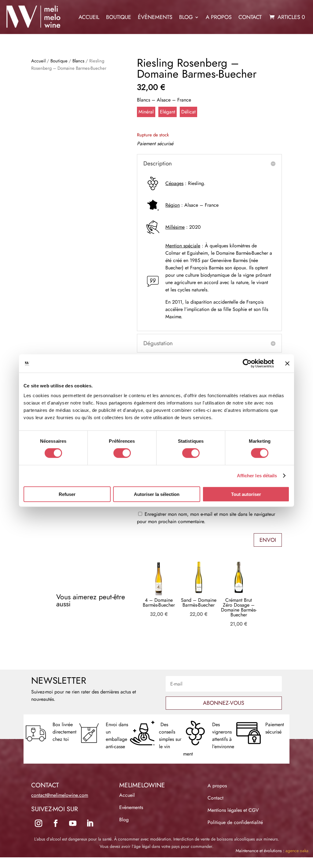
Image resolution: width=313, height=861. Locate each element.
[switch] (122, 453)
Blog (186, 17)
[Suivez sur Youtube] (72, 823)
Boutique (118, 17)
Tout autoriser (246, 494)
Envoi (268, 540)
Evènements (131, 807)
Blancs (78, 60)
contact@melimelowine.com (59, 795)
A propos (219, 17)
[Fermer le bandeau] (287, 363)
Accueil (89, 17)
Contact (250, 17)
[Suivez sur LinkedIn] (90, 823)
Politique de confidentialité (235, 822)
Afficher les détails (257, 475)
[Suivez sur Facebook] (55, 823)
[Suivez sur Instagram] (38, 823)
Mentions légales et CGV (233, 810)
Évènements (155, 17)
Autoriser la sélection (156, 494)
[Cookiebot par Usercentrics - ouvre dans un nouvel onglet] (247, 363)
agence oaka (296, 851)
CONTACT (45, 785)
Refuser (67, 494)
